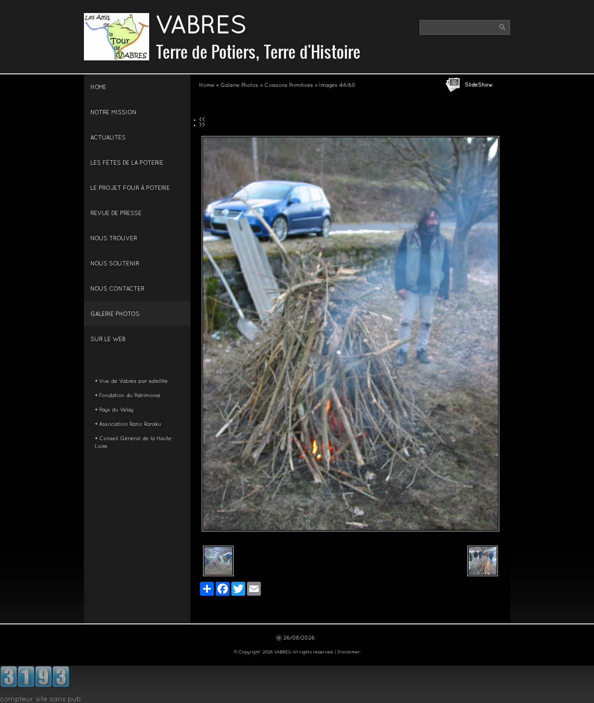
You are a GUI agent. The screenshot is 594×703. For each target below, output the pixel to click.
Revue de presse (116, 213)
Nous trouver (113, 239)
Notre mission (113, 113)
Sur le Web (108, 339)
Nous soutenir (114, 264)
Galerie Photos (239, 85)
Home (206, 85)
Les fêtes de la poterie (127, 163)
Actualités (108, 138)
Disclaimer (348, 652)
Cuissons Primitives (288, 85)
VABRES (201, 27)
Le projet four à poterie (130, 188)
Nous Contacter (117, 289)
